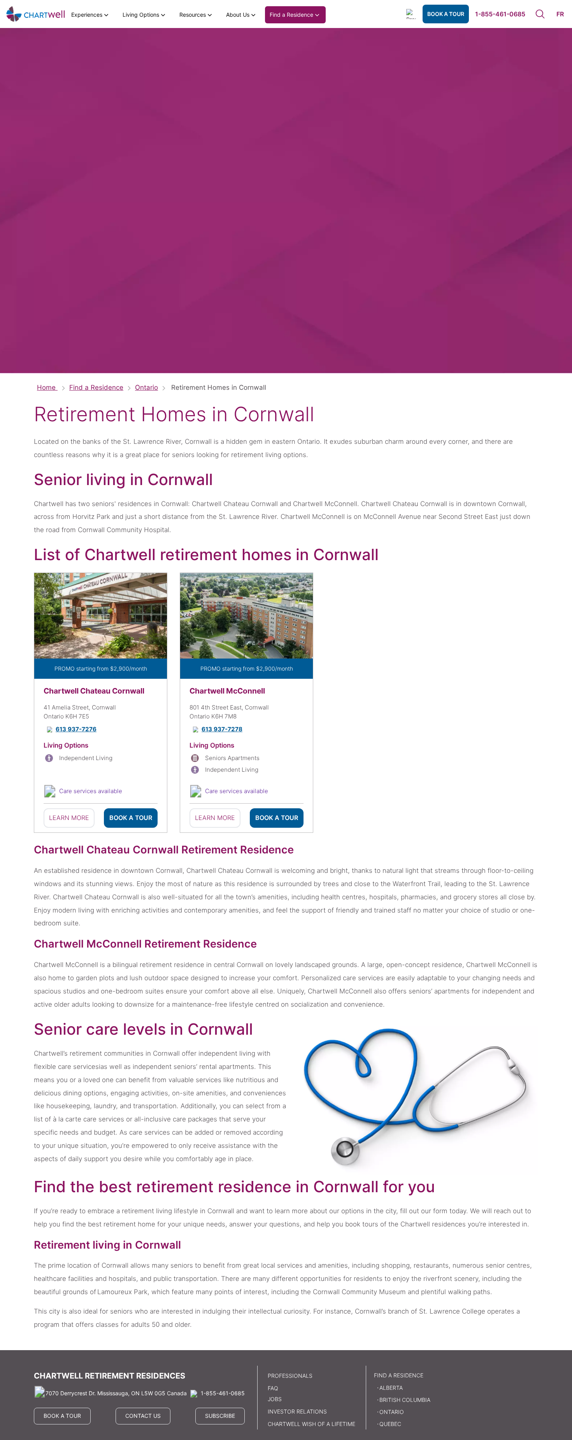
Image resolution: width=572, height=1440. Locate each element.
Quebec (390, 1424)
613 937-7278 (222, 729)
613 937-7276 (76, 729)
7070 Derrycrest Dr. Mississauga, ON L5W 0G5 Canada (116, 1393)
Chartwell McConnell (227, 691)
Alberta (391, 1387)
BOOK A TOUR (445, 14)
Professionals (290, 1375)
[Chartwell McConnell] (246, 616)
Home (47, 387)
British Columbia (404, 1399)
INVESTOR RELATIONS (297, 1411)
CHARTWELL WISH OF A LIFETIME (311, 1424)
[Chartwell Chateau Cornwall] (100, 616)
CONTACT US (143, 1415)
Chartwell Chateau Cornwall (94, 691)
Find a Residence (96, 387)
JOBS (275, 1399)
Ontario (146, 387)
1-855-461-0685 (500, 14)
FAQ (273, 1388)
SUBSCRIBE (220, 1415)
